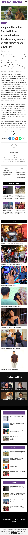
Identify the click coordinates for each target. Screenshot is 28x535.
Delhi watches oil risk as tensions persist (17, 424)
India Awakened (7, 519)
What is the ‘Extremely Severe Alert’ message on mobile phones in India (17, 417)
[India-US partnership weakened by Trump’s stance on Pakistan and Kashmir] (6, 438)
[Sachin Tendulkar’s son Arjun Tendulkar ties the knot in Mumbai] (20, 205)
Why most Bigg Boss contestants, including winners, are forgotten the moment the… (17, 488)
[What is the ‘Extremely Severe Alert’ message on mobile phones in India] (6, 418)
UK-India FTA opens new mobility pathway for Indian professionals (16, 500)
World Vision (16, 519)
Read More (20, 533)
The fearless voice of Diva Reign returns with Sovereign (16, 430)
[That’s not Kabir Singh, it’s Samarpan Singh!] (14, 359)
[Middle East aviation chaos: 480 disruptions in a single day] (6, 460)
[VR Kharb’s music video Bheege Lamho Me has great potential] (14, 296)
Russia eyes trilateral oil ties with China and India (17, 465)
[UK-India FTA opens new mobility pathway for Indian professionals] (8, 205)
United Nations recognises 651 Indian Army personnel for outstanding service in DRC (17, 453)
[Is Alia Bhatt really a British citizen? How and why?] (14, 317)
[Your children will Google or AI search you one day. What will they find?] (20, 190)
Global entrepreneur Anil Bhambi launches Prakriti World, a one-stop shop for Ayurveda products (20, 174)
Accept (13, 533)
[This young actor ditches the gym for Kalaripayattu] (14, 338)
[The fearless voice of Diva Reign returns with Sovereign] (6, 431)
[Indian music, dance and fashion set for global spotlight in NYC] (6, 473)
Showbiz (23, 519)
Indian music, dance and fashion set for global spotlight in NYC (17, 472)
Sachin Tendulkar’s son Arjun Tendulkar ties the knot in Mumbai (17, 507)
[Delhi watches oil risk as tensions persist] (6, 425)
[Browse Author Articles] (14, 147)
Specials (3, 22)
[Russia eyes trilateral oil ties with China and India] (6, 466)
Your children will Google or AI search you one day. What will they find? (17, 493)
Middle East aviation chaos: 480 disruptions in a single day (16, 459)
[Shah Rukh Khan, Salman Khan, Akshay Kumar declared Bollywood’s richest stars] (14, 233)
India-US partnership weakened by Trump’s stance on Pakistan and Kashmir (17, 438)
